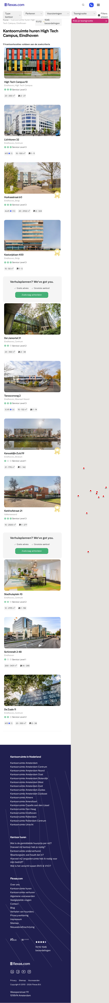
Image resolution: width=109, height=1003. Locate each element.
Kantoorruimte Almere (21, 797)
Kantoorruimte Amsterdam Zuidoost (28, 793)
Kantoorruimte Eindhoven (23, 813)
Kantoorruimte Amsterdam (23, 763)
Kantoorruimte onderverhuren (25, 851)
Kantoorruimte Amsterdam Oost (26, 774)
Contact (14, 903)
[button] (103, 496)
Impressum (16, 919)
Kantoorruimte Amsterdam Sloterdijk (29, 778)
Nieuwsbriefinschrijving (22, 927)
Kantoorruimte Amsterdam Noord (27, 770)
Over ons (15, 884)
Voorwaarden (34, 980)
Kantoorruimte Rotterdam (23, 816)
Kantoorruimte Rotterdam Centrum (28, 820)
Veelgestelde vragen (20, 900)
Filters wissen (104, 15)
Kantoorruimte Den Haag (23, 809)
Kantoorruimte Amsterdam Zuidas (27, 789)
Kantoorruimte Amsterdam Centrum (28, 766)
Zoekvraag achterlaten (32, 295)
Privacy (13, 980)
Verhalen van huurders (22, 911)
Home (6, 20)
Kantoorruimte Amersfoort (23, 801)
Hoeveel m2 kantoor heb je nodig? (27, 847)
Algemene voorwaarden (22, 896)
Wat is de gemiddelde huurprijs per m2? (31, 843)
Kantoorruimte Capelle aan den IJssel (29, 805)
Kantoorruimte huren (21, 888)
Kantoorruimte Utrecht (21, 824)
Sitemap (22, 980)
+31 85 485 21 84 (91, 5)
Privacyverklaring (19, 915)
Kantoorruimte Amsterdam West (26, 782)
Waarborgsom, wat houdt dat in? (27, 854)
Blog (12, 907)
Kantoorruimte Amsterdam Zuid (26, 786)
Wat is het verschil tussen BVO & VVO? (30, 866)
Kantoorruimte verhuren (22, 892)
